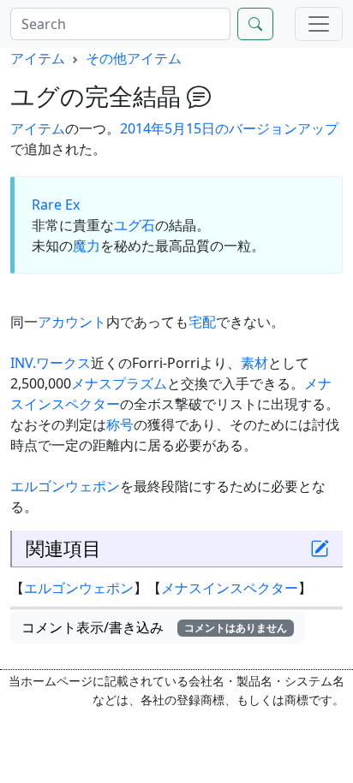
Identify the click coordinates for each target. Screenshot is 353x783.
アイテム (37, 58)
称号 (120, 424)
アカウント (72, 321)
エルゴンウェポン (65, 486)
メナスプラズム (119, 383)
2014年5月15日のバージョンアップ (229, 128)
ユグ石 (134, 225)
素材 (254, 362)
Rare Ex (56, 204)
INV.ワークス (50, 362)
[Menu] (319, 24)
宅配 (202, 321)
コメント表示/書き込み (154, 627)
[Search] (255, 24)
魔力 (86, 245)
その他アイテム (134, 58)
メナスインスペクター (229, 587)
